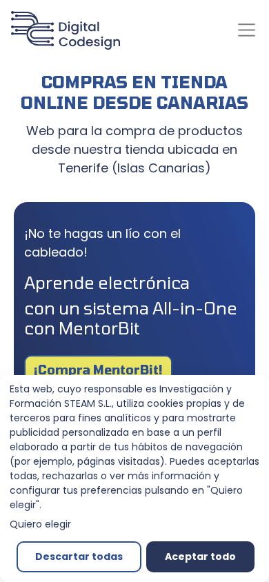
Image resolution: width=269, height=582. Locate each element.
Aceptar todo (200, 556)
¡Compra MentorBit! (98, 369)
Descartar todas (79, 556)
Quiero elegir (40, 524)
